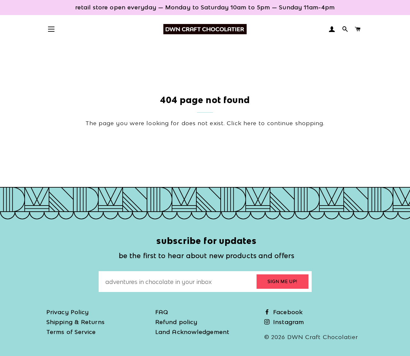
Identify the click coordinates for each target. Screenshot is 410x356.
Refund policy (176, 322)
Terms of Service (71, 331)
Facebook (287, 312)
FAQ (161, 312)
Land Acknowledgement (192, 331)
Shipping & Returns (75, 322)
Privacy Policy (67, 312)
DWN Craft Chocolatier (322, 337)
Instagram (287, 322)
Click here (242, 123)
